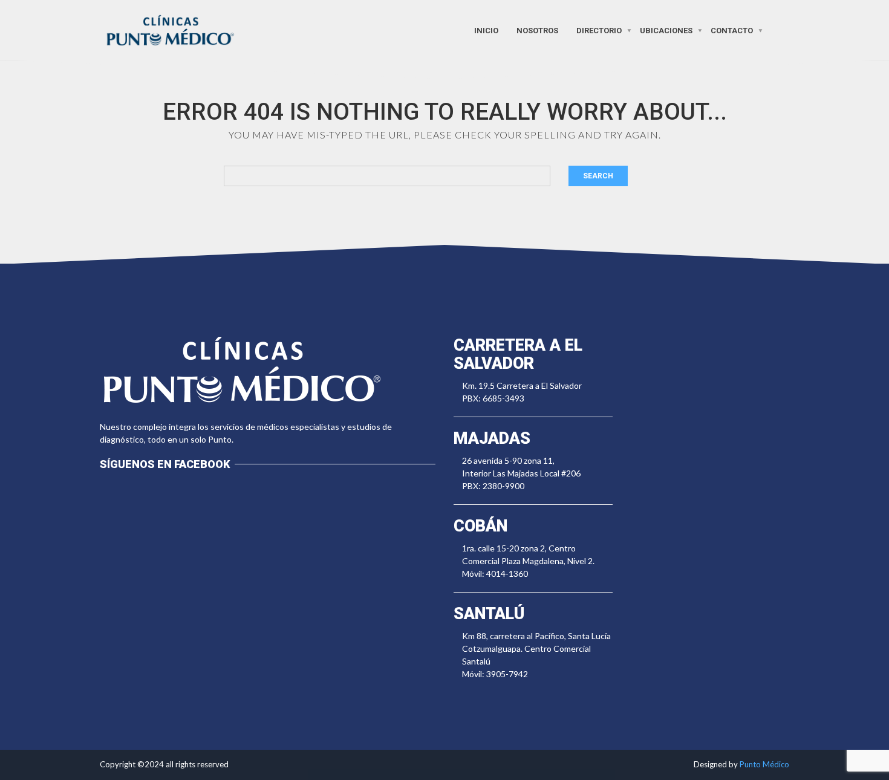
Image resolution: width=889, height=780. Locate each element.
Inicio (486, 29)
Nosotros (537, 29)
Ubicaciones (666, 29)
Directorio (599, 29)
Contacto (732, 29)
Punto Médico (764, 764)
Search (598, 176)
